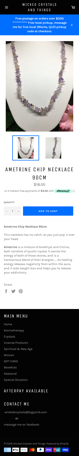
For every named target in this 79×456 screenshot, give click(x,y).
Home (8, 324)
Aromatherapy (14, 330)
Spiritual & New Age (18, 349)
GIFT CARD (11, 361)
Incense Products (16, 343)
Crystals (9, 336)
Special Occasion (16, 380)
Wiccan (9, 355)
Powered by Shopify (57, 443)
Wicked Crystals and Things (39, 7)
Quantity (9, 202)
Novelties (10, 367)
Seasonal (10, 373)
